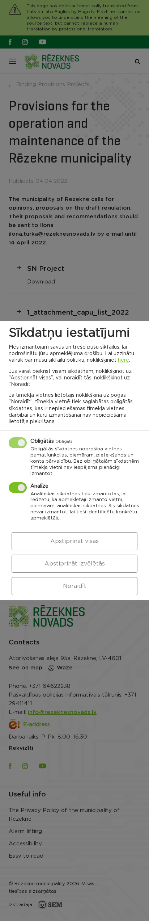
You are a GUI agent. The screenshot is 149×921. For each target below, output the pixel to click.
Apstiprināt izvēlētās (74, 564)
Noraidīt (74, 586)
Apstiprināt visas (74, 541)
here (123, 360)
